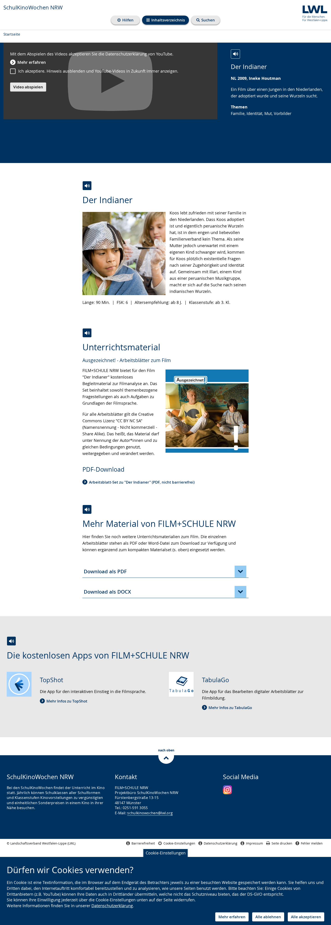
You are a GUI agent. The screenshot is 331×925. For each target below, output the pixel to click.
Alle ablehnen (268, 916)
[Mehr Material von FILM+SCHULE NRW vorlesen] (87, 509)
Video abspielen (28, 87)
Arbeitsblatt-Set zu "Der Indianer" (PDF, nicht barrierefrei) (142, 482)
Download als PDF (105, 571)
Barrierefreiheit (143, 843)
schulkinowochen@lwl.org (150, 812)
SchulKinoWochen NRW (33, 7)
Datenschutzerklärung (112, 905)
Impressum (254, 843)
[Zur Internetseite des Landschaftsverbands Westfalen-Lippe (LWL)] (313, 12)
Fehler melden (312, 843)
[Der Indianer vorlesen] (235, 54)
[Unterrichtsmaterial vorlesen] (87, 332)
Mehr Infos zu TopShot (66, 701)
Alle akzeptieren (306, 916)
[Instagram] (227, 789)
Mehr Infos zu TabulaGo (230, 707)
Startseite (11, 34)
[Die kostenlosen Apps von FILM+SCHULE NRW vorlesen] (11, 641)
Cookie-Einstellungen (166, 853)
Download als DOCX (107, 591)
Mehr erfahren (231, 916)
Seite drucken (282, 843)
